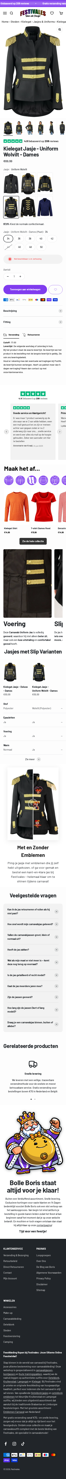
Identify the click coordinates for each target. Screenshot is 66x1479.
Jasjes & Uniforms (44, 21)
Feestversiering (11, 1336)
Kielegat (26, 21)
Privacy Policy (43, 1278)
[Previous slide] (6, 431)
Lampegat (23, 1381)
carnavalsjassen (44, 1370)
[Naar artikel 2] (19, 128)
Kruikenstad (9, 1381)
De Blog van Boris (45, 1266)
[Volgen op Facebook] (5, 1444)
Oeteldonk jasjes (39, 1393)
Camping (8, 1341)
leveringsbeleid (18, 357)
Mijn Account (10, 1278)
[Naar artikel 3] (30, 128)
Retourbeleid (10, 1261)
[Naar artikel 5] (51, 128)
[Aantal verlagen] (8, 276)
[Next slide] (59, 431)
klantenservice (15, 372)
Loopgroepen (43, 1255)
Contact (7, 1272)
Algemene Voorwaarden (48, 1272)
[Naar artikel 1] (8, 128)
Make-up (8, 1312)
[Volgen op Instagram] (14, 1444)
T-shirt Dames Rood (40, 528)
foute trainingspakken (30, 1374)
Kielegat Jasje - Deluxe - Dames (15, 688)
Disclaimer (42, 1284)
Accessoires (9, 1307)
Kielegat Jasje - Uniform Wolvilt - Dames (45, 688)
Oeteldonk (8, 1324)
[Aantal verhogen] (20, 276)
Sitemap (40, 1290)
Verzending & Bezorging (16, 1255)
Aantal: (7, 269)
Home (5, 21)
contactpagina (44, 1225)
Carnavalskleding (12, 1318)
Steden (15, 21)
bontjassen (9, 1374)
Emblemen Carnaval (13, 1411)
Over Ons (41, 1261)
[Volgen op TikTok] (23, 1444)
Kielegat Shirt (10, 528)
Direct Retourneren (13, 1266)
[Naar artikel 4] (40, 128)
